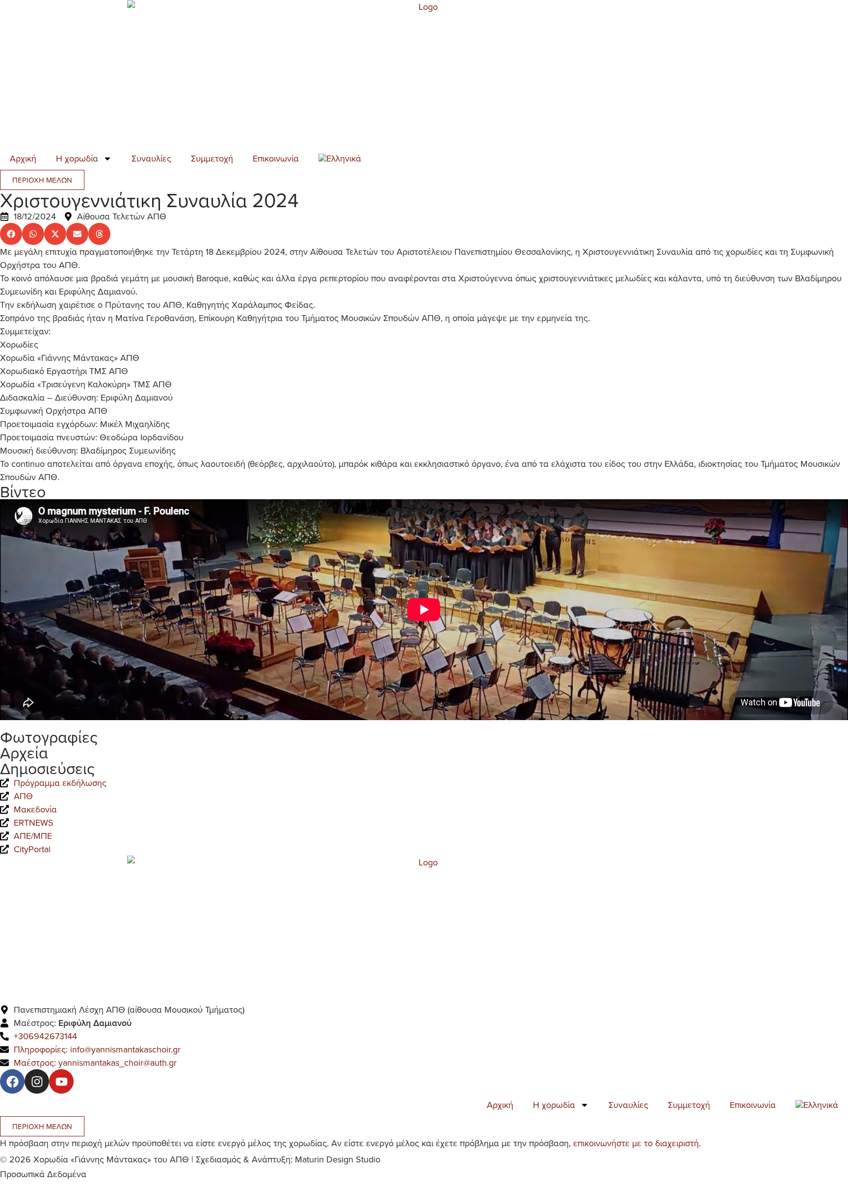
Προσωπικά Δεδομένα (43, 1174)
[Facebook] (12, 1081)
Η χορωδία (77, 158)
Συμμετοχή (212, 158)
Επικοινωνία (276, 158)
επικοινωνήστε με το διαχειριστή (636, 1143)
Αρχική (23, 158)
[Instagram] (37, 1081)
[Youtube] (61, 1081)
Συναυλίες (151, 158)
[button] (11, 234)
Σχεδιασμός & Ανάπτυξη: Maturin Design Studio (288, 1159)
